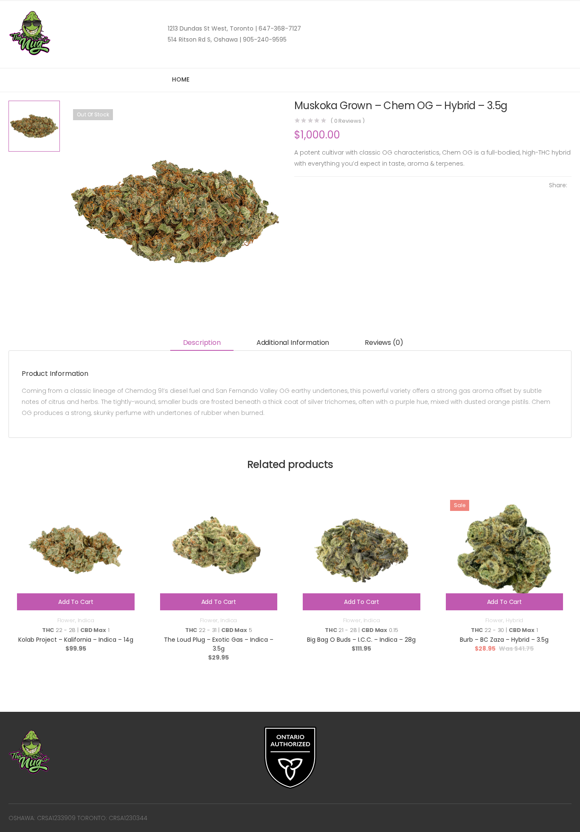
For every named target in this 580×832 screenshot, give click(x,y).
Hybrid (514, 620)
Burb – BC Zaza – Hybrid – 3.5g (504, 639)
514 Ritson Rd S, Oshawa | (204, 39)
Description (202, 342)
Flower (66, 620)
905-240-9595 (264, 39)
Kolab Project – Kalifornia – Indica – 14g (75, 639)
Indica (86, 620)
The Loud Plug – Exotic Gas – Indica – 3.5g (218, 644)
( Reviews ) (347, 121)
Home (180, 79)
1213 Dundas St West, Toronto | (212, 28)
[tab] (202, 343)
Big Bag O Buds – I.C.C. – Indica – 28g (361, 639)
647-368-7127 (279, 28)
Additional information (292, 342)
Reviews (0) (384, 342)
